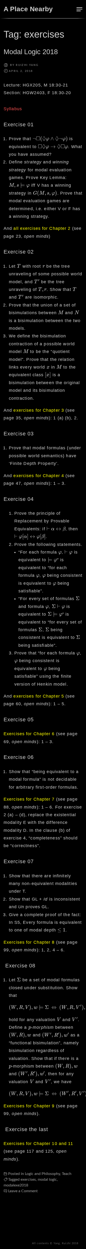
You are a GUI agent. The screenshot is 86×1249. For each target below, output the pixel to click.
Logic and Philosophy (42, 1174)
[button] (78, 9)
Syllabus (13, 108)
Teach (66, 1174)
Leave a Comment (23, 1191)
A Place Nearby (28, 9)
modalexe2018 (16, 1185)
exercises (28, 1179)
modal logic (47, 1179)
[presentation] (50, 138)
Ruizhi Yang (27, 65)
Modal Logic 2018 (31, 52)
